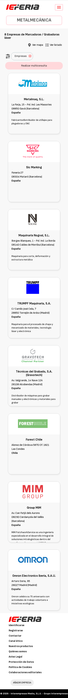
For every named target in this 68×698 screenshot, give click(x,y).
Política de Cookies (20, 667)
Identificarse (16, 625)
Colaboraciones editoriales (25, 672)
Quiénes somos (18, 651)
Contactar (15, 635)
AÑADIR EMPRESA (22, 682)
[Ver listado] (47, 45)
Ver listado (56, 45)
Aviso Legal (15, 656)
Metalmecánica (34, 20)
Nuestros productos (21, 646)
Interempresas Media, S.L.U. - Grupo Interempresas (39, 693)
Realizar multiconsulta (34, 65)
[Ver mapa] (29, 45)
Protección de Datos (21, 662)
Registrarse (16, 630)
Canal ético (16, 641)
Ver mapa (37, 45)
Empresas (21, 56)
